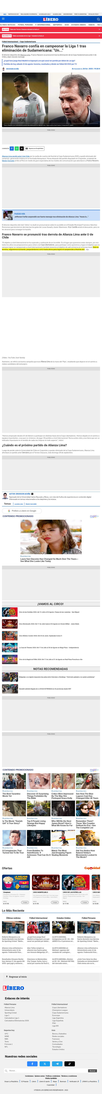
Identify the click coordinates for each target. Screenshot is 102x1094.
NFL (6, 1047)
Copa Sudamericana (28, 42)
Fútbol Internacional (10, 42)
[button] (98, 19)
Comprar (25, 902)
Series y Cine (57, 1042)
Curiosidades (57, 1044)
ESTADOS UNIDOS (78, 25)
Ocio (67, 25)
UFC (6, 1034)
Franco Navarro (31, 504)
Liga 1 (7, 1015)
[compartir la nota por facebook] (12, 148)
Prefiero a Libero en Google (24, 511)
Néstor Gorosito (8, 161)
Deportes (57, 25)
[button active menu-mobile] (3, 19)
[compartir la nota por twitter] (22, 148)
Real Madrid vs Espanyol (29, 14)
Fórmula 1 (9, 1044)
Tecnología (56, 1047)
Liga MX (55, 1026)
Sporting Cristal (11, 1013)
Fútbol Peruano (25, 25)
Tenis (7, 1042)
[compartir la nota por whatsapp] (17, 148)
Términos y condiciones (69, 1076)
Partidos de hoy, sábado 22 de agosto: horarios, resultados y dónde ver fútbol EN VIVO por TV (40, 64)
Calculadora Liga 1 (12, 1018)
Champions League (60, 1010)
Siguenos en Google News (36, 148)
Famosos (56, 1039)
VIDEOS (91, 25)
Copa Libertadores (59, 1007)
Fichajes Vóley (94, 14)
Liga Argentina (58, 1018)
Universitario (67, 14)
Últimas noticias (7, 25)
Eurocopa (56, 1015)
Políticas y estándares (53, 1076)
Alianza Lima (57, 14)
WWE (7, 1036)
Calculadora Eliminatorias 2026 (17, 1021)
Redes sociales (58, 1036)
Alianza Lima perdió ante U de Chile (15, 156)
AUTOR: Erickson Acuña (19, 494)
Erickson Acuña (12, 69)
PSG (54, 1023)
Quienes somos (40, 1076)
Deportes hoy (9, 1030)
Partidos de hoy (13, 14)
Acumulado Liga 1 (45, 14)
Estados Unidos (58, 1049)
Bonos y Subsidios (59, 1034)
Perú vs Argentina (80, 14)
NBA (6, 1039)
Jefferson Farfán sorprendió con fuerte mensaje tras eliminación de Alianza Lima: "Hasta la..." (51, 217)
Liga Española (57, 1021)
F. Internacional (43, 25)
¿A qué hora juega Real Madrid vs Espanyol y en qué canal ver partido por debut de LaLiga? (39, 61)
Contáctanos (29, 1076)
